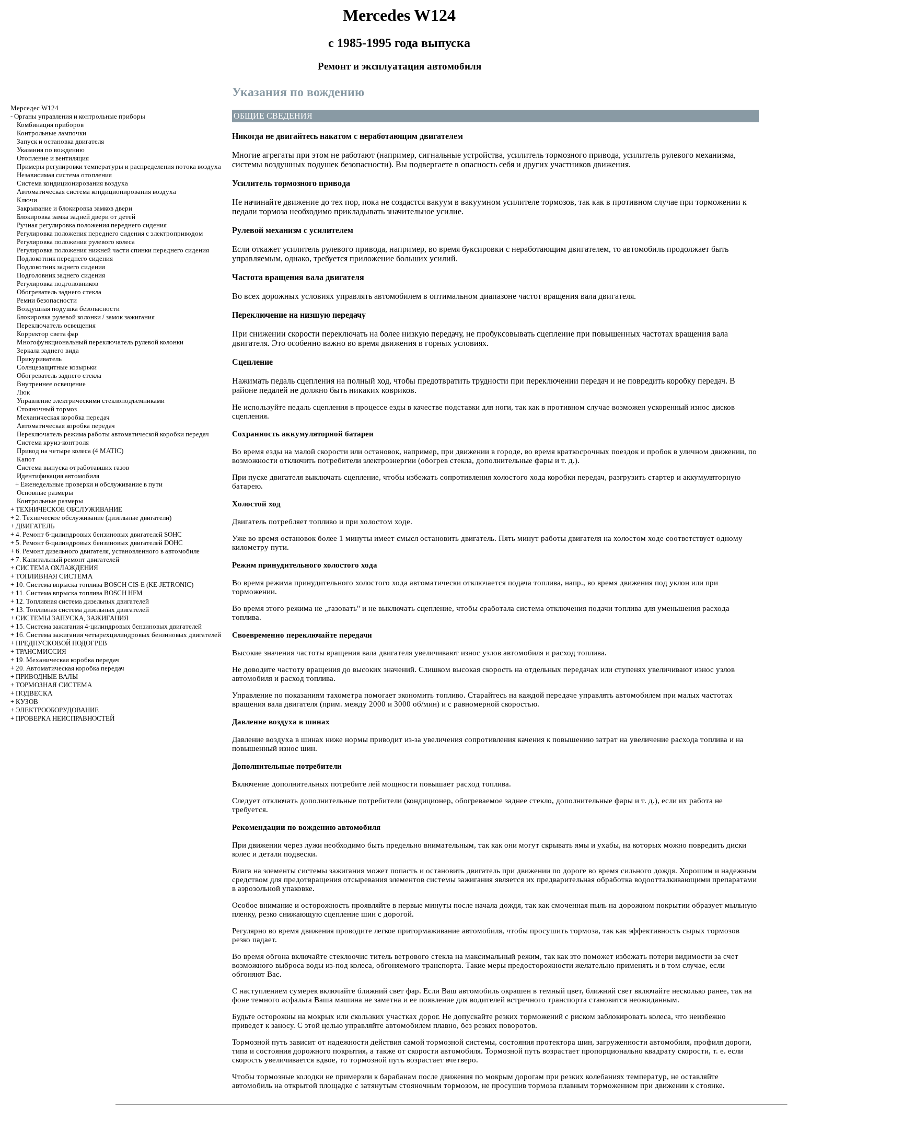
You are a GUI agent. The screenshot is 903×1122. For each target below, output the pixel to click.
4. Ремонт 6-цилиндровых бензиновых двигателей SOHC (99, 534)
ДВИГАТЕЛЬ (35, 526)
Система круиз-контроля (53, 442)
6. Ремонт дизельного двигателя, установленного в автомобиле (108, 551)
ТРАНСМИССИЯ (41, 651)
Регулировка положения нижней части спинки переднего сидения (113, 250)
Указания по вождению (51, 150)
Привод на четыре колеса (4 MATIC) (70, 451)
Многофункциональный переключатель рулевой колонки (100, 342)
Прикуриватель (39, 359)
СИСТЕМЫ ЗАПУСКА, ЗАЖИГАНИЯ (72, 618)
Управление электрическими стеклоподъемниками (91, 400)
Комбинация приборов (50, 125)
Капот (26, 459)
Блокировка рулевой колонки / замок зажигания (86, 317)
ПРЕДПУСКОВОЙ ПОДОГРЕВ (61, 643)
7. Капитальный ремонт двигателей (67, 559)
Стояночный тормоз (47, 409)
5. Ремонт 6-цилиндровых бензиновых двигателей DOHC (99, 543)
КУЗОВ (27, 701)
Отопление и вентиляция (53, 158)
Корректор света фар (47, 334)
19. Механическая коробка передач (67, 660)
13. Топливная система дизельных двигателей (82, 610)
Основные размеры (45, 492)
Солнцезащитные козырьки (57, 367)
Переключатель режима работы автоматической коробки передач (113, 434)
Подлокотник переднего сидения (65, 258)
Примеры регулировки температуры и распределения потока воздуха (119, 166)
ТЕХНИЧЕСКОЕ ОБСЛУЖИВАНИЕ (69, 509)
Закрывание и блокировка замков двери (74, 208)
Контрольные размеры (50, 501)
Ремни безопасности (47, 300)
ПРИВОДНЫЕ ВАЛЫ (47, 676)
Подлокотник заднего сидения (61, 267)
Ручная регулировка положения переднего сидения (92, 225)
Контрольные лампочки (51, 133)
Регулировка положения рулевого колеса (76, 242)
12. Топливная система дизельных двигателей (82, 601)
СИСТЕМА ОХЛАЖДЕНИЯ (57, 568)
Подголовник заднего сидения (61, 275)
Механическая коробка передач (63, 417)
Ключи (27, 200)
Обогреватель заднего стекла (59, 292)
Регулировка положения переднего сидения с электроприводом (110, 233)
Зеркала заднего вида (48, 350)
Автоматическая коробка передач (66, 426)
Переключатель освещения (56, 325)
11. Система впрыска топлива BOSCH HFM (79, 593)
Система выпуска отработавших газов (73, 467)
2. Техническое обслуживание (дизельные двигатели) (93, 518)
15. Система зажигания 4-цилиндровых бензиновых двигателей (109, 626)
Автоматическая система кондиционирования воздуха (96, 191)
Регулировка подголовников (57, 283)
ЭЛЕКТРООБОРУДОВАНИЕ (57, 710)
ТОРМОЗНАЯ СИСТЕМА (54, 685)
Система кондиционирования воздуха (72, 183)
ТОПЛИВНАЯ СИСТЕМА (54, 576)
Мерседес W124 (34, 108)
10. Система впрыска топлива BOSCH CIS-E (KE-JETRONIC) (104, 584)
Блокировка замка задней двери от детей (76, 217)
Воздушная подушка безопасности (68, 309)
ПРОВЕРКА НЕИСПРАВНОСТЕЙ (65, 718)
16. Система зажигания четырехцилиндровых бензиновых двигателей (118, 635)
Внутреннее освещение (51, 384)
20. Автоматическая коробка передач (70, 668)
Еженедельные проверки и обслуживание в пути (91, 484)
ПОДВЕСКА (34, 693)
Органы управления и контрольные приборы (79, 116)
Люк (23, 392)
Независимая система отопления (64, 175)
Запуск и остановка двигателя (60, 141)
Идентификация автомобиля (58, 476)
